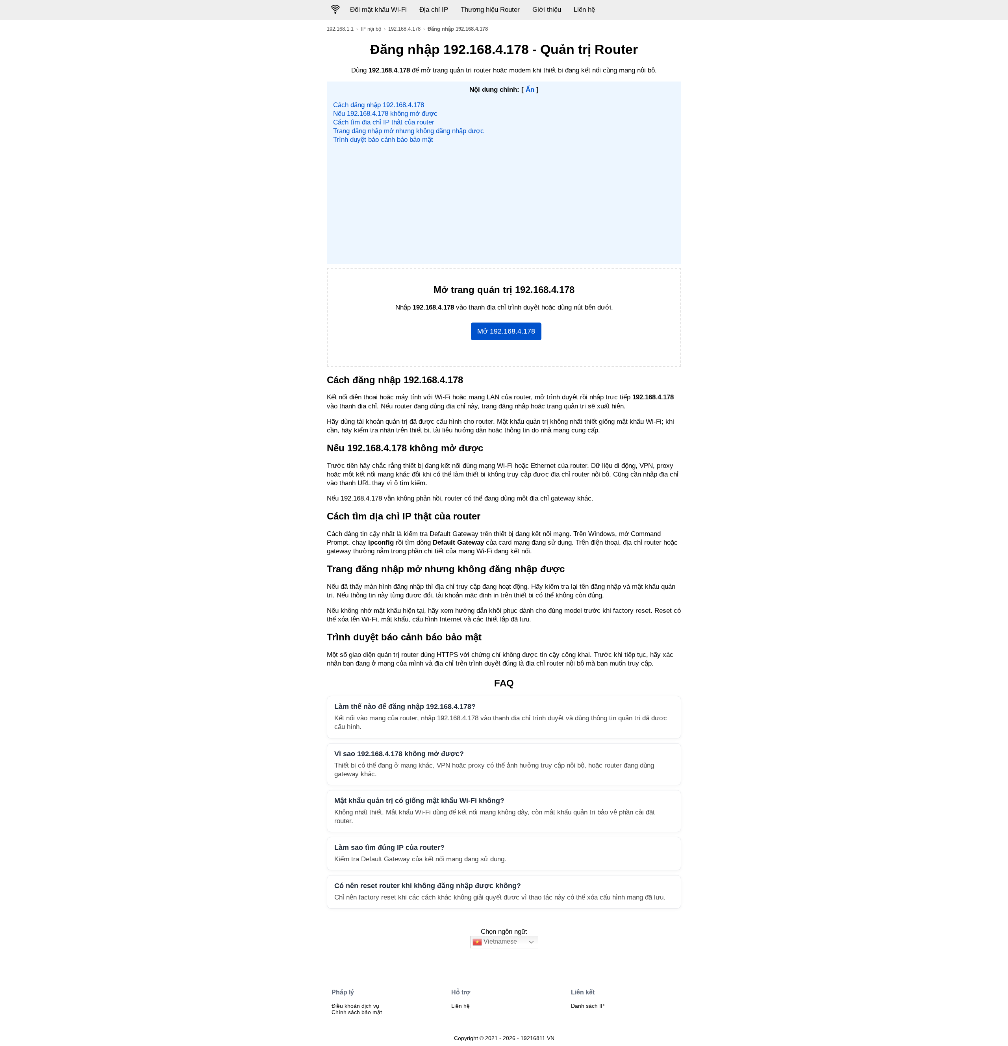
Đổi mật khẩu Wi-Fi (378, 9)
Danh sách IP (587, 1006)
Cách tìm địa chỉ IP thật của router (383, 122)
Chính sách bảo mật (357, 1012)
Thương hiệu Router (490, 9)
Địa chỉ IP (433, 9)
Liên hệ (584, 9)
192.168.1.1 (340, 29)
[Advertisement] (504, 203)
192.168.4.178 (404, 29)
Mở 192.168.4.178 (506, 331)
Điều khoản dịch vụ (355, 1006)
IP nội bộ (371, 29)
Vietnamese (499, 941)
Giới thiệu (546, 9)
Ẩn (530, 89)
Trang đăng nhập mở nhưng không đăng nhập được (408, 131)
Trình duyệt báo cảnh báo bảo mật (383, 139)
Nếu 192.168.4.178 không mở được (385, 113)
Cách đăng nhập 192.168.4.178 (378, 105)
